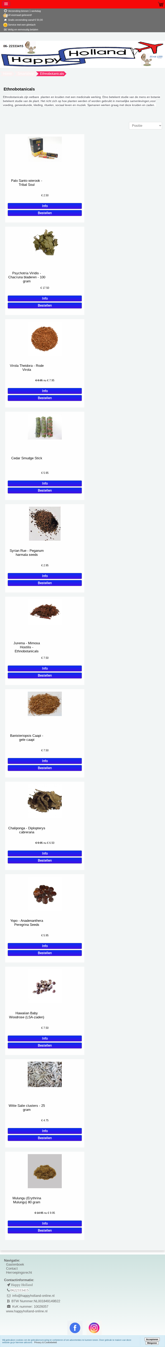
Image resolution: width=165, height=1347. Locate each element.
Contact (12, 1268)
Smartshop (26, 74)
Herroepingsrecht (19, 1272)
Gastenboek (15, 1264)
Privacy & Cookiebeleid (45, 1342)
